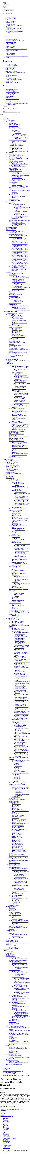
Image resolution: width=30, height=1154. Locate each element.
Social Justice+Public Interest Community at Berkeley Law (19, 135)
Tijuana (17, 781)
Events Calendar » (16, 225)
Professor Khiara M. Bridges (19, 850)
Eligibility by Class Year (15, 865)
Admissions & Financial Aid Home (14, 313)
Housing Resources (17, 185)
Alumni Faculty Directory (15, 1055)
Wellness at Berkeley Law (12, 99)
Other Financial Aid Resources (16, 441)
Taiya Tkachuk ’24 (17, 830)
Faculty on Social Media (12, 469)
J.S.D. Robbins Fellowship (18, 425)
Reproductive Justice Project (22, 711)
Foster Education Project (21, 674)
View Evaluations (10, 24)
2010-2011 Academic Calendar (19, 262)
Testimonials (12, 908)
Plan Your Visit (16, 328)
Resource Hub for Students (12, 82)
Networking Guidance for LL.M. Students (19, 1030)
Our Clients (18, 532)
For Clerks (14, 1019)
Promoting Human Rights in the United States (22, 549)
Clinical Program (10, 478)
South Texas (18, 780)
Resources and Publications (19, 573)
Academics (6, 118)
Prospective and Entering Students (20, 366)
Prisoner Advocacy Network (22, 750)
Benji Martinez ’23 (16, 840)
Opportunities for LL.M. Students (17, 799)
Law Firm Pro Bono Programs (16, 854)
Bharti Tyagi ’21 (16, 839)
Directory (6, 106)
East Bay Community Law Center (17, 509)
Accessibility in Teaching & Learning (15, 40)
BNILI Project (15, 805)
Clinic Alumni (18, 594)
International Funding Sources (19, 415)
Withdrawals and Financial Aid (19, 455)
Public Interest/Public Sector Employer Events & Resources (22, 974)
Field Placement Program (12, 906)
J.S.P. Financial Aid (14, 417)
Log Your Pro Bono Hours (15, 622)
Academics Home (10, 120)
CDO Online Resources (15, 1053)
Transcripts (12, 293)
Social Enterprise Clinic (15, 603)
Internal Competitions (14, 867)
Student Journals (10, 94)
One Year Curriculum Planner (16, 231)
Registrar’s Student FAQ (15, 303)
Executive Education (11, 228)
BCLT (5, 1113)
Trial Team (15, 903)
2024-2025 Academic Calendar (19, 242)
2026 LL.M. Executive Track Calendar (18, 235)
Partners (17, 596)
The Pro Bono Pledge (14, 620)
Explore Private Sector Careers (19, 963)
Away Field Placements (15, 915)
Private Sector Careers (14, 961)
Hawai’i (17, 768)
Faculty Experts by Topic (12, 462)
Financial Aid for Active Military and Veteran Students (20, 443)
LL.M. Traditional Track (15, 165)
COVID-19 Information (12, 32)
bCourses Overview (11, 18)
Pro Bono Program (10, 618)
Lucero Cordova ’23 (17, 837)
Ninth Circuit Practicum (12, 941)
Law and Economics (14, 147)
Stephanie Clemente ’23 (18, 843)
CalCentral (8, 77)
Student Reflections (20, 530)
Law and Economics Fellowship (20, 151)
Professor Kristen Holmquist (19, 851)
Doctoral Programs (10, 201)
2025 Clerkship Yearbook (21, 1012)
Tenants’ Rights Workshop (21, 715)
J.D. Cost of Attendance (18, 372)
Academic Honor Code (18, 279)
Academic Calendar (11, 17)
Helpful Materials (19, 875)
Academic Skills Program (12, 92)
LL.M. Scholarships (17, 414)
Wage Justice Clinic (20, 753)
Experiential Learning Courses (13, 858)
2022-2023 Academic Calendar (19, 245)
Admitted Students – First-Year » (17, 348)
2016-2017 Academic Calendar (19, 253)
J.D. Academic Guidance (15, 298)
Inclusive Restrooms (11, 104)
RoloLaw (8, 27)
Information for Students (18, 486)
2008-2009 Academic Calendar (19, 265)
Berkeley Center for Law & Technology (13, 1071)
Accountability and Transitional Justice (20, 546)
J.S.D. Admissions (10, 358)
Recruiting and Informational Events (21, 190)
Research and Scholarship (9, 1072)
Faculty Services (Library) (12, 47)
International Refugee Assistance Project (20, 686)
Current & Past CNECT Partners (20, 788)
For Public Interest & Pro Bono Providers (19, 857)
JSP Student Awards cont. (18, 223)
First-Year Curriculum (14, 154)
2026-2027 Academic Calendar (16, 234)
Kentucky (17, 770)
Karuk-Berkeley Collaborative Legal (20, 744)
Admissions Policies (17, 178)
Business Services (10, 46)
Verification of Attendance (15, 294)
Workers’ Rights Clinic (20, 716)
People (14, 569)
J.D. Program (9, 152)
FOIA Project (15, 806)
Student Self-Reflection (21, 563)
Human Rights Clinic (14, 535)
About (13, 591)
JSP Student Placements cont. (19, 224)
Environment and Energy (15, 124)
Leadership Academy (20, 382)
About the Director (13, 946)
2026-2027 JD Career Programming (18, 958)
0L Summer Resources (14, 957)
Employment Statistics (14, 1061)
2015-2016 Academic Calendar (19, 255)
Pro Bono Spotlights (14, 802)
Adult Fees (15, 582)
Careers (5, 950)
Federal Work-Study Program (16, 457)
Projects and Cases (16, 490)
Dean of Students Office (12, 89)
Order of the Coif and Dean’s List (17, 273)
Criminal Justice (13, 123)
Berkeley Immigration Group (22, 636)
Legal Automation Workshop (22, 746)
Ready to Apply (16, 317)
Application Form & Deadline (22, 207)
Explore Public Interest (17, 971)
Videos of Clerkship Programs (19, 1017)
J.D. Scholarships (16, 373)
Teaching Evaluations (11, 71)
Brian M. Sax (15, 615)
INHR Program (16, 917)
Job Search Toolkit (10, 954)
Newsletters (15, 523)
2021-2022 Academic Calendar (19, 246)
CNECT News (16, 797)
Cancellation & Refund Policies (20, 186)
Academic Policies (10, 90)
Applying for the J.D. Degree (16, 316)
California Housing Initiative (22, 652)
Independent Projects (14, 798)
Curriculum (15, 130)
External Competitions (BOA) (16, 895)
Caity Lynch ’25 (16, 822)
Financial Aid (9, 363)
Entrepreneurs (12, 933)
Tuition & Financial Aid (15, 180)
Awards (11, 853)
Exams (7, 74)
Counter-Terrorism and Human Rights (20, 557)
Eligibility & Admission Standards (20, 175)
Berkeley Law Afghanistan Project (20, 787)
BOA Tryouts (15, 896)
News (4, 2)
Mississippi (18, 778)
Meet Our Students (13, 194)
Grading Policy (13, 1037)
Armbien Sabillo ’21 (17, 846)
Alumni (5, 7)
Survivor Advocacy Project (22, 714)
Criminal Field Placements (15, 913)
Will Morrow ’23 (16, 842)
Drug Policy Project (20, 666)
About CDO (9, 953)
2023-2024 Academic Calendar (19, 244)
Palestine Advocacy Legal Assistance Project (21, 700)
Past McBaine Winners (20, 877)
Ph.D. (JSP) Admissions (12, 359)
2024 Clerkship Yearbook (21, 1010)
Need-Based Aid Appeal (21, 375)
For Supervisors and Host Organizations (19, 920)
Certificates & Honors (11, 227)
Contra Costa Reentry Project (22, 662)
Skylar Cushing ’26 (17, 813)
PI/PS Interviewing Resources (22, 978)
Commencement (10, 96)
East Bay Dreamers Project (21, 667)
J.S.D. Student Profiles (17, 217)
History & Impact (13, 948)
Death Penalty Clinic (14, 480)
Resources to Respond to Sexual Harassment (17, 56)
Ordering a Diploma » (14, 297)
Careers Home (9, 951)
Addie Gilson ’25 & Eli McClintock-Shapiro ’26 (18, 816)
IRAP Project (15, 808)
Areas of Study (9, 121)
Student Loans (12, 456)
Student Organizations (11, 93)
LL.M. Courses (13, 168)
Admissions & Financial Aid (10, 311)
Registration (12, 291)
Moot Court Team (16, 901)
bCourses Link (9, 20)
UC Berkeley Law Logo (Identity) (14, 25)
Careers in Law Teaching (12, 1054)
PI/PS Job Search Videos (21, 985)
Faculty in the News (11, 470)
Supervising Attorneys (14, 801)
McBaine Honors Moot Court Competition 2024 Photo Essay (22, 883)
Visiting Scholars (16, 150)
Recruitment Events (17, 331)
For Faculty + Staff (8, 10)
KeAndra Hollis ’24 (17, 835)
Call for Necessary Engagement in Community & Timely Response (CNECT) (17, 784)
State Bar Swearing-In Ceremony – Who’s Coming (22, 309)
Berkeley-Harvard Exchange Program (18, 158)
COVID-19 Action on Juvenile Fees (20, 577)
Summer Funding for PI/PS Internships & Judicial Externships (22, 990)
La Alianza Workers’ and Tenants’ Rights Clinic (21, 689)
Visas (13, 183)
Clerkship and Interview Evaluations (21, 1016)
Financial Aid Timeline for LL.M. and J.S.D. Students (20, 412)
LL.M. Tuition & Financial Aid (16, 408)
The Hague (15, 916)
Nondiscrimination (7, 1145)
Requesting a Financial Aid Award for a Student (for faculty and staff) (18, 437)
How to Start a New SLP (18, 719)
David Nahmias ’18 (17, 809)
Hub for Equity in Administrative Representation (19, 791)
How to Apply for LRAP (21, 394)
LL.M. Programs (10, 159)
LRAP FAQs (18, 404)
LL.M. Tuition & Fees (17, 410)
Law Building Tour (17, 332)
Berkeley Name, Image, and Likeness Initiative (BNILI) (22, 644)
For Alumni (9, 1046)
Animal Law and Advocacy (22, 632)
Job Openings (6, 1136)
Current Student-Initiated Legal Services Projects (19, 630)
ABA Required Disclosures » (16, 355)
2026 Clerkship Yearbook (21, 1013)
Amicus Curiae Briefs (20, 492)
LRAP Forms (18, 396)
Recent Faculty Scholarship (12, 466)
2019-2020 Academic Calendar (19, 249)
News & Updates (19, 401)
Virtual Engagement (17, 330)
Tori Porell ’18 (15, 818)
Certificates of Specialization (16, 169)
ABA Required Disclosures (9, 1138)
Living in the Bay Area (14, 341)
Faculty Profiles (10, 68)
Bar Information (13, 304)
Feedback (5, 1139)
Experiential (6, 475)
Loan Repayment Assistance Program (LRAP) (19, 389)
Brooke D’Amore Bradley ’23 (19, 829)
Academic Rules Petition (18, 280)
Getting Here (6, 1134)
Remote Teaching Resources (13, 39)
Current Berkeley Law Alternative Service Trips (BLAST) (20, 761)
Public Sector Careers (14, 995)
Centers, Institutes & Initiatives (13, 473)
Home (4, 1066)
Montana (17, 777)
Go (19, 111)
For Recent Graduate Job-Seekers (17, 1047)
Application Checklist (17, 176)
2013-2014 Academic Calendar (19, 258)
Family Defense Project (21, 672)
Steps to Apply (15, 172)
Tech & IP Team (16, 902)
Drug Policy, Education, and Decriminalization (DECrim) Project (21, 820)
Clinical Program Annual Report (17, 610)
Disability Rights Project (21, 664)
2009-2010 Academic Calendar (19, 263)
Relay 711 (5, 1143)
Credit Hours (15, 290)
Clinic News (15, 506)
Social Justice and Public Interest (17, 128)
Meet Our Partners (13, 199)
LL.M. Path (18, 133)
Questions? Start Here (14, 200)
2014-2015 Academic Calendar (19, 256)
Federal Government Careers (19, 996)
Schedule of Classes (11, 21)
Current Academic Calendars (16, 161)
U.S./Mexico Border (20, 771)
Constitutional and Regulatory (16, 145)
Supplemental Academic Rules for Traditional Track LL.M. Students (20, 277)
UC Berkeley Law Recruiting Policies (18, 1033)
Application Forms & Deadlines (20, 173)
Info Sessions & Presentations (16, 434)
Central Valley (18, 766)
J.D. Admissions (10, 314)
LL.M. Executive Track (15, 162)
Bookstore (8, 97)
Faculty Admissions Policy (15, 345)
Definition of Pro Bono (18, 621)
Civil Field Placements (14, 912)
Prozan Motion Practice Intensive (20, 868)
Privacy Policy (6, 1146)
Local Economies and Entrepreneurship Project (21, 748)
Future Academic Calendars (16, 266)
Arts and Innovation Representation (20, 634)
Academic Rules (10, 22)
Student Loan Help (20, 400)
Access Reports (16, 601)
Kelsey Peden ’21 (16, 847)
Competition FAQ (19, 888)
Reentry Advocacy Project (21, 752)
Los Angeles (18, 775)
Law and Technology (14, 127)
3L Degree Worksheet (17, 301)
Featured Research (10, 472)
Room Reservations (11, 53)
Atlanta (17, 764)
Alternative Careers (14, 1023)
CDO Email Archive (14, 1024)
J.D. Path (17, 131)
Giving (4, 6)
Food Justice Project (20, 673)
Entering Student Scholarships (22, 368)
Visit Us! (14, 192)
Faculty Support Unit (11, 43)
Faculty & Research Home (12, 461)
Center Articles (6, 1068)
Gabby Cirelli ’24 (16, 827)
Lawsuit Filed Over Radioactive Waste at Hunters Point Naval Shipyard (20, 520)
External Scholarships (20, 376)
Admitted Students (13, 182)
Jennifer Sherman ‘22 (17, 849)
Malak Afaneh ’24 (16, 833)
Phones (8, 51)
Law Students (12, 931)
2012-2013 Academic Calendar (19, 259)
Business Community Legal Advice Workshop (22, 647)
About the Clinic (16, 482)
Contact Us (15, 193)
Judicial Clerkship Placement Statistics (18, 1062)
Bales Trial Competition (18, 894)
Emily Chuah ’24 (16, 832)
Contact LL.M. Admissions (19, 335)
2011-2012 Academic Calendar (19, 261)
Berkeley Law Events (11, 44)
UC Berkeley (6, 1148)
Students (14, 586)
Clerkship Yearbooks (17, 1009)
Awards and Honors (11, 468)
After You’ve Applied (17, 318)
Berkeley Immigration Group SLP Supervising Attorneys (20, 824)
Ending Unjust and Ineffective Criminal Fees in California (22, 584)
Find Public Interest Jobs (18, 977)
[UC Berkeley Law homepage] (6, 1116)
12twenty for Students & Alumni (14, 1064)
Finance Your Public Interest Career (21, 986)
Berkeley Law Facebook (12, 65)
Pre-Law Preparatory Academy (19, 323)
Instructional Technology (12, 50)
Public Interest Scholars (21, 380)
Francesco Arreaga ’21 (17, 844)
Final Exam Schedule (11, 75)
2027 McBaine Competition (22, 871)
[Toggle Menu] (0, 116)
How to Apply (15, 628)
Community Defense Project (22, 739)
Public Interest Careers (14, 970)
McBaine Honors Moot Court (19, 870)
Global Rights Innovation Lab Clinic (18, 525)
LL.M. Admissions (10, 356)
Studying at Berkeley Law (15, 339)
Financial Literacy (13, 435)
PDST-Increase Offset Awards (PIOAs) (20, 386)
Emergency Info (10, 29)
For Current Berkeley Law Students (18, 352)
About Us (14, 527)
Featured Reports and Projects (22, 544)
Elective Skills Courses (14, 863)
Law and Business (13, 126)
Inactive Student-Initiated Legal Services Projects (20, 721)
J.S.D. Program (13, 203)
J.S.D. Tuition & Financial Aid (16, 422)
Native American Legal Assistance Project (21, 697)
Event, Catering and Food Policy (14, 28)
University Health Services (12, 101)
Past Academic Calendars (15, 237)
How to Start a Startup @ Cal (19, 934)
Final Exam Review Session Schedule (15, 72)
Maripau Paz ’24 (16, 836)
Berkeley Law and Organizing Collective (20, 641)
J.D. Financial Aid (10, 67)
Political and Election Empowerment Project (20, 705)
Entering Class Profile (14, 325)
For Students (7, 57)
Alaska (17, 763)
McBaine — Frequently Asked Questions (21, 873)
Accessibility (6, 1142)
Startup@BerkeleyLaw (11, 930)
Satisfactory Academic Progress (20, 453)
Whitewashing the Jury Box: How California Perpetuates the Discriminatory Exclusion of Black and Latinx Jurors (22, 502)
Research (5, 1069)
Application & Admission (15, 171)
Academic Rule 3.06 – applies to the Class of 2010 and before (21, 288)
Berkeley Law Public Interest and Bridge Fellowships (22, 993)
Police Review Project (20, 702)
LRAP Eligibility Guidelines (22, 391)
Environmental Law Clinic (15, 510)
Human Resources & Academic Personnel (16, 49)
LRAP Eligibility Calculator (22, 393)
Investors (11, 938)
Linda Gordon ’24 (16, 804)
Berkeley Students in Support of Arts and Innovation (22, 731)
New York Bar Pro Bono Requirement (18, 856)
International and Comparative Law (17, 140)
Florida (17, 767)
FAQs (13, 324)
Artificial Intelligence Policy (19, 282)
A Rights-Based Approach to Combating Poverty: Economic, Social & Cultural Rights (22, 553)
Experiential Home (10, 476)
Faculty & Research (8, 459)
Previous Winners (19, 889)
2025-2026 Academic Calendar (19, 238)
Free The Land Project (20, 740)
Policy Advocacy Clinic (15, 566)
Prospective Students (17, 148)
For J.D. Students (10, 956)
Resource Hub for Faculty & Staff (14, 31)
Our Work (14, 531)
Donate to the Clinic (17, 507)
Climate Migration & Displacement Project (20, 657)
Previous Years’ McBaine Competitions (21, 879)
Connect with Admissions (15, 327)
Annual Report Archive (18, 611)
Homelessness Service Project (22, 681)
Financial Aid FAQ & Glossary (16, 431)
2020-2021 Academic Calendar (19, 248)
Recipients (14, 617)
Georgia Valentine (19, 570)
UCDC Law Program (17, 919)
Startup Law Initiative (20, 712)
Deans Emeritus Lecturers (12, 465)
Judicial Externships (14, 910)
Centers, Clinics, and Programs (19, 141)
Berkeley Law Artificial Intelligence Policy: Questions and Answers (22, 285)
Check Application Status (18, 179)
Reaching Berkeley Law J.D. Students (18, 1041)
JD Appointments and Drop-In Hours (18, 960)
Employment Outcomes (12, 1060)
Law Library (6, 4)
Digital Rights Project (20, 663)
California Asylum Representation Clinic (20, 650)
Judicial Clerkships (13, 1002)
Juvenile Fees (15, 575)
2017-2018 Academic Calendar (19, 252)
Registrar (8, 100)
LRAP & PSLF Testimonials (22, 403)
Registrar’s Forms (13, 296)
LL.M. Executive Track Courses (20, 164)
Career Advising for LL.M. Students (15, 1026)
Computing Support (11, 42)
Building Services (10, 54)
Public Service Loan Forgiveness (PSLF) (20, 398)
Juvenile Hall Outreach (21, 742)
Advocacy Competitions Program (14, 864)
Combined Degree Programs (16, 157)
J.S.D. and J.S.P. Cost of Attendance (21, 424)
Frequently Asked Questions (16, 926)
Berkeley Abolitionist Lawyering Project (20, 726)
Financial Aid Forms (14, 432)
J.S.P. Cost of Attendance (18, 418)
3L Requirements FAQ (17, 300)
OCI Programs (12, 1022)
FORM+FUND (16, 936)
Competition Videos (14, 905)
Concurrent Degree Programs (16, 155)
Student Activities (16, 144)
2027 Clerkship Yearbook (21, 1015)
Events (4, 3)
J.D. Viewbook (16, 334)
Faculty (14, 142)
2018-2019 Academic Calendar (19, 251)
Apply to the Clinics (14, 479)
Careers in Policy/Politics (18, 1001)
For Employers (9, 1031)
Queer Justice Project (20, 709)
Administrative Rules (14, 924)
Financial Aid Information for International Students (19, 445)
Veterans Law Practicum (12, 940)
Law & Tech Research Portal (10, 1073)
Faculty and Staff (19, 483)
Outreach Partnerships (14, 346)
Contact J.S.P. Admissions (18, 337)
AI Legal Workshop (20, 723)
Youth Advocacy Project (21, 718)
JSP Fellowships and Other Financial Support (18, 420)
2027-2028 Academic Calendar (19, 268)
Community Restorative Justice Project (21, 737)
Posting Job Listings (14, 1038)
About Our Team (13, 439)
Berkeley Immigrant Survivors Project (20, 638)
